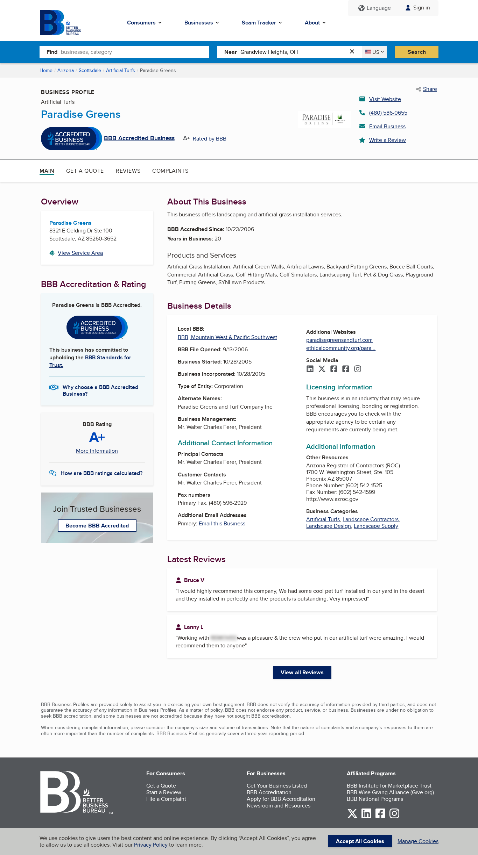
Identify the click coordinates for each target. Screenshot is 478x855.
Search (417, 52)
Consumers (141, 23)
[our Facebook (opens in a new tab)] (380, 817)
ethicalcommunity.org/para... (340, 348)
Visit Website (385, 99)
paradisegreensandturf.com (339, 340)
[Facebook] (334, 369)
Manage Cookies (418, 841)
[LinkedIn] (310, 369)
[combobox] (135, 51)
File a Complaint (166, 799)
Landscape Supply (376, 526)
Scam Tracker (259, 23)
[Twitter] (322, 369)
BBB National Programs (375, 799)
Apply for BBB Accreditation (281, 799)
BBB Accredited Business (139, 138)
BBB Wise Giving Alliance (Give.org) (390, 792)
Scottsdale (90, 70)
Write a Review (387, 140)
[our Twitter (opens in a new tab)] (352, 817)
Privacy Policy (151, 845)
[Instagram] (357, 369)
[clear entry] (354, 52)
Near (230, 52)
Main (47, 171)
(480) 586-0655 (388, 112)
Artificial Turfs (120, 70)
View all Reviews (302, 672)
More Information (97, 451)
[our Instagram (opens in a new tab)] (394, 817)
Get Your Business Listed (277, 786)
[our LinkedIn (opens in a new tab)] (366, 817)
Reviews (128, 171)
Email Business (387, 126)
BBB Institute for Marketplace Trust (389, 786)
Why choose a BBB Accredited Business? (100, 390)
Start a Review (163, 792)
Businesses (198, 23)
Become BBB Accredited (97, 526)
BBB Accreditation (269, 792)
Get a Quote (85, 171)
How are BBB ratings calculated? (101, 473)
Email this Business (222, 523)
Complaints (170, 171)
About (312, 23)
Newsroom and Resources (278, 806)
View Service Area (80, 253)
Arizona (65, 70)
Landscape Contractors (371, 519)
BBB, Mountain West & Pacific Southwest (227, 337)
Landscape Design (328, 526)
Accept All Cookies (360, 841)
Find (52, 52)
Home (46, 70)
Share (430, 89)
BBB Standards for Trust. (90, 361)
